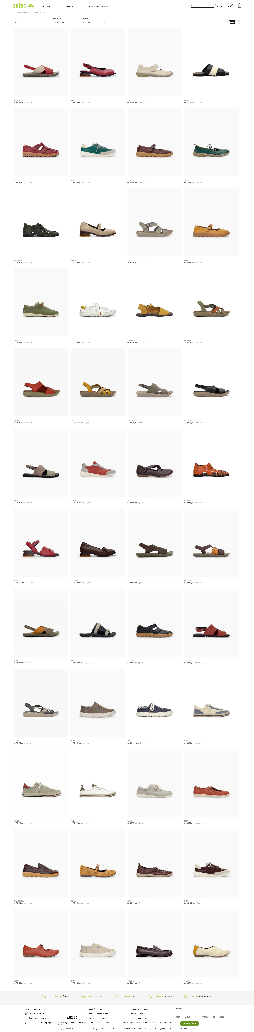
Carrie (130, 421)
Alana (17, 180)
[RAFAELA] (154, 302)
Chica (130, 260)
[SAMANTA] (41, 222)
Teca (186, 180)
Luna (186, 100)
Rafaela (131, 340)
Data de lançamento (94, 22)
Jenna (17, 100)
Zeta (129, 581)
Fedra (73, 501)
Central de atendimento (98, 1014)
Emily (129, 100)
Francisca (189, 581)
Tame (16, 340)
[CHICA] (154, 222)
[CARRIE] (154, 382)
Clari (186, 981)
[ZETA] (154, 543)
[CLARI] (211, 943)
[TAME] (41, 302)
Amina (17, 501)
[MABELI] (211, 302)
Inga (73, 741)
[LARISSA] (98, 543)
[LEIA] (211, 783)
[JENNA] (41, 62)
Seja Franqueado (138, 1018)
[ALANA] (41, 142)
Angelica (75, 100)
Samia (73, 260)
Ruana (187, 741)
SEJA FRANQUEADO (99, 6)
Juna (73, 661)
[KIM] (41, 543)
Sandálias (59, 22)
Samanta (18, 260)
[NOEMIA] (211, 382)
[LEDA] (41, 943)
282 (44, 12)
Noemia (187, 421)
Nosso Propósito (95, 1009)
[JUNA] (98, 623)
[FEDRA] (98, 463)
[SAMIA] (98, 222)
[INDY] (98, 142)
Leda (16, 981)
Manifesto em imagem (97, 1018)
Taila (73, 821)
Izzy (129, 501)
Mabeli (187, 340)
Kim (15, 581)
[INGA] (98, 703)
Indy (73, 180)
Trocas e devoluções (140, 1009)
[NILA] (98, 302)
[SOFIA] (98, 863)
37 (48, 12)
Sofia (73, 901)
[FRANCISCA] (211, 543)
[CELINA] (154, 943)
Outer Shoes (17, 12)
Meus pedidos (137, 1014)
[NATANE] (41, 382)
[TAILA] (98, 783)
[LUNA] (211, 62)
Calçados (37, 12)
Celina (130, 981)
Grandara (19, 901)
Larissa (74, 581)
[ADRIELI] (154, 863)
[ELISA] (154, 142)
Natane (17, 421)
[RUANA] (211, 703)
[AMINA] (41, 463)
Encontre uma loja (51, 1023)
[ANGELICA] (98, 62)
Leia (186, 821)
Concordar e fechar (189, 1023)
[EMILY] (154, 62)
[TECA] (211, 142)
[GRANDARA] (41, 863)
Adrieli (130, 901)
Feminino (28, 12)
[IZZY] (154, 463)
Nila (73, 340)
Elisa (129, 180)
